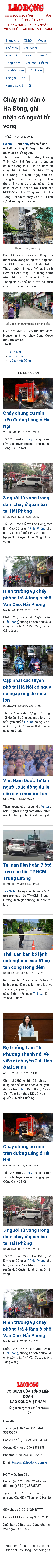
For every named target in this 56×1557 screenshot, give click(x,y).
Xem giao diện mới (18, 85)
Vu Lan (45, 806)
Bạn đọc (44, 55)
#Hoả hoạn (16, 356)
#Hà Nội (15, 352)
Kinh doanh (30, 48)
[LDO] (28, 394)
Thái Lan (38, 993)
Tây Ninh (9, 891)
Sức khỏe (35, 70)
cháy (26, 144)
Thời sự (28, 55)
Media (41, 40)
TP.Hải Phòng (36, 528)
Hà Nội (8, 144)
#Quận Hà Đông (20, 361)
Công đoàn (13, 63)
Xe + (24, 78)
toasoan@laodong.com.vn (30, 1462)
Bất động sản (15, 70)
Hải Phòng (11, 622)
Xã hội (28, 40)
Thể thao (12, 48)
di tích (22, 1089)
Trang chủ (12, 40)
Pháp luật (12, 55)
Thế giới (11, 78)
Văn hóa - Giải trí (37, 63)
